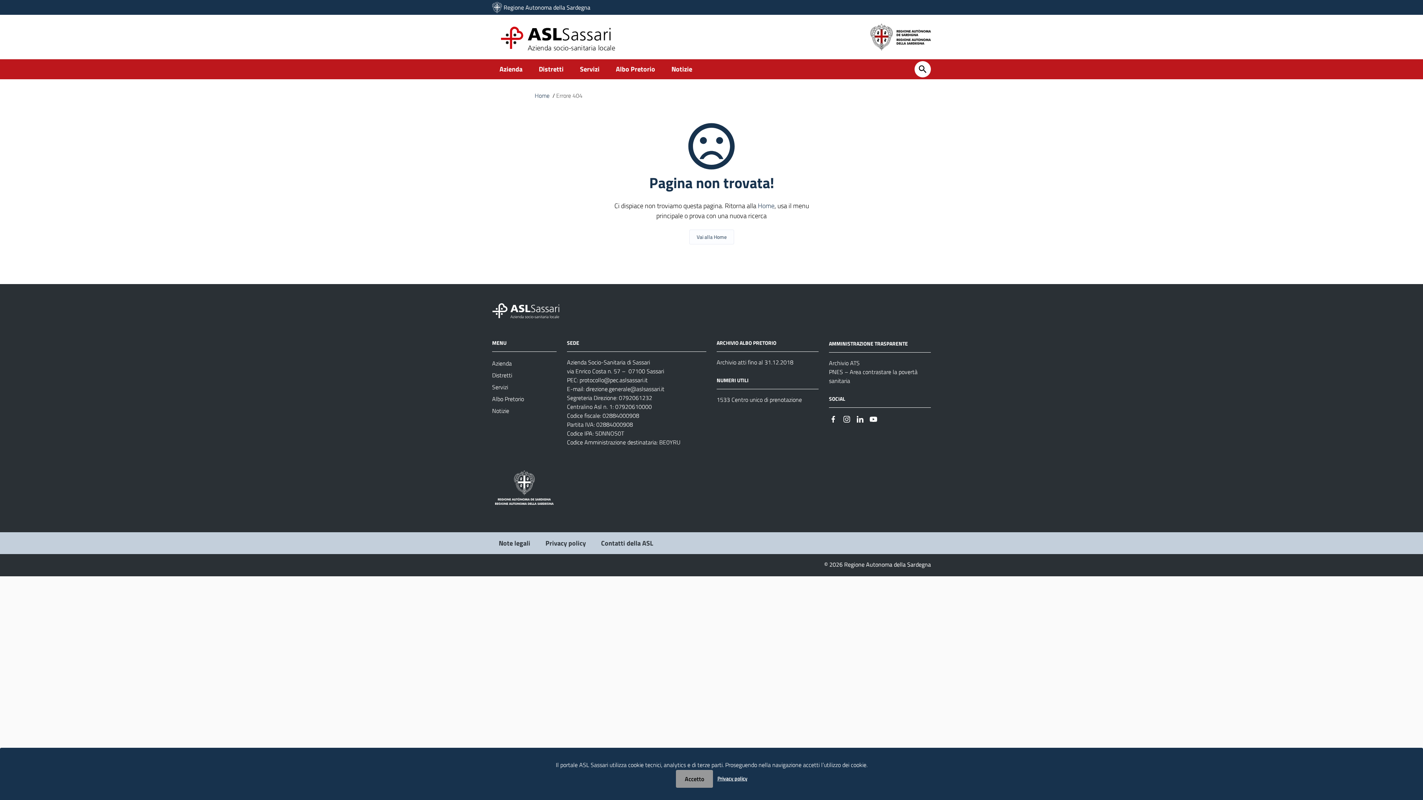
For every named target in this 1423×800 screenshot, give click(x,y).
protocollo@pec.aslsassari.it (614, 380)
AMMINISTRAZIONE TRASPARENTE (868, 343)
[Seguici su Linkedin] (860, 419)
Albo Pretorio (635, 69)
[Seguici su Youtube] (873, 419)
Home (542, 95)
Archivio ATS (844, 363)
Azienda (511, 69)
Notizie (681, 69)
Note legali (514, 543)
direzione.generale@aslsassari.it (625, 388)
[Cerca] (923, 69)
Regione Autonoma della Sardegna (547, 7)
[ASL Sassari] (497, 7)
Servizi (590, 69)
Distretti (551, 69)
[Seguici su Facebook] (833, 419)
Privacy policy (565, 543)
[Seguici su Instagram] (846, 419)
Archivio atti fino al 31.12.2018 (755, 362)
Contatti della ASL (627, 543)
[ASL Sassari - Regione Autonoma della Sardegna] (530, 310)
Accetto (694, 778)
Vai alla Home (712, 237)
